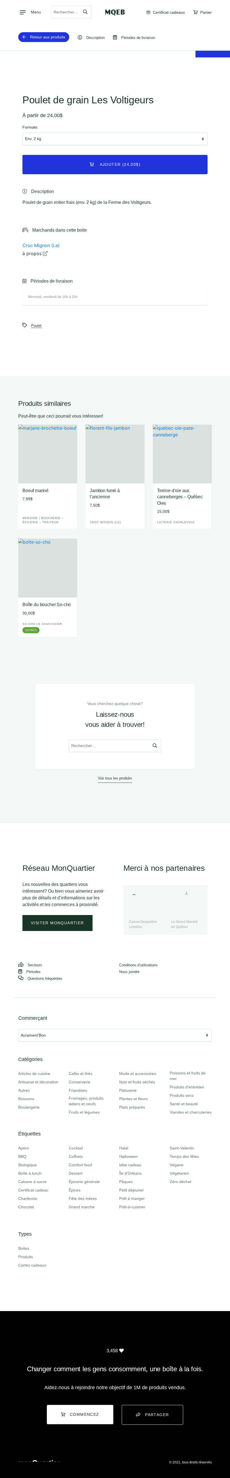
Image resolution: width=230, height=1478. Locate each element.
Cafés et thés (80, 1073)
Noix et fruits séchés (137, 1082)
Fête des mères (83, 1198)
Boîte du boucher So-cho (46, 604)
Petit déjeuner (131, 1190)
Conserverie (79, 1082)
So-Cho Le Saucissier (42, 623)
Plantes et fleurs (133, 1099)
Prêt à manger (132, 1198)
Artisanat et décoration (38, 1082)
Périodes (33, 972)
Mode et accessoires (137, 1073)
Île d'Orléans (130, 1173)
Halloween (128, 1156)
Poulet (36, 325)
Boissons (26, 1099)
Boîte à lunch (30, 1173)
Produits (25, 1256)
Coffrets (76, 1156)
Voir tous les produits (115, 778)
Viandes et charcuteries (190, 1112)
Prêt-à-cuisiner (132, 1207)
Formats (29, 127)
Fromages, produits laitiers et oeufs (86, 1101)
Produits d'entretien (187, 1087)
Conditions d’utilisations (138, 965)
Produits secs (182, 1095)
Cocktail (76, 1148)
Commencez (84, 1414)
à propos (32, 253)
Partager (157, 1414)
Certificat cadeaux (168, 12)
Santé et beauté (184, 1104)
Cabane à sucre (32, 1181)
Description (95, 38)
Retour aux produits (47, 37)
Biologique (27, 1165)
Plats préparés (132, 1107)
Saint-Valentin (182, 1148)
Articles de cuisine (34, 1073)
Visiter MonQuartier (57, 923)
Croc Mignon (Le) (41, 245)
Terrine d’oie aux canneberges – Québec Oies (180, 497)
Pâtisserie (128, 1090)
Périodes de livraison (138, 38)
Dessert (75, 1173)
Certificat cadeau (33, 1190)
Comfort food (80, 1165)
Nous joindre (129, 972)
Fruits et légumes (84, 1112)
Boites (23, 1248)
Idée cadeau (130, 1165)
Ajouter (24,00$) (119, 164)
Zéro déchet (180, 1181)
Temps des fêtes (184, 1156)
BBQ (22, 1156)
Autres (24, 1090)
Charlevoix (27, 1198)
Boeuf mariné (35, 490)
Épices (75, 1190)
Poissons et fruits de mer (188, 1076)
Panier (205, 12)
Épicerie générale (84, 1181)
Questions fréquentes (44, 978)
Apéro (23, 1148)
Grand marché (82, 1207)
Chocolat (26, 1207)
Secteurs (34, 965)
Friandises (78, 1090)
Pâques (126, 1181)
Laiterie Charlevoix (176, 522)
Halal (123, 1148)
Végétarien (179, 1173)
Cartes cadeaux (32, 1265)
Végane (176, 1165)
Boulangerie (29, 1107)
